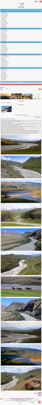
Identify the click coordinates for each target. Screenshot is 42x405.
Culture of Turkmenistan (4, 65)
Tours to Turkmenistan (4, 55)
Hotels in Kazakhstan (4, 16)
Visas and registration (4, 17)
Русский (31, 81)
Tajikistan (3, 67)
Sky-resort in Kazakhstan (4, 15)
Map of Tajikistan (3, 79)
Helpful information (3, 33)
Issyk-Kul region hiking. (7, 102)
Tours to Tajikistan (3, 69)
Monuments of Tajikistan (4, 76)
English (10, 81)
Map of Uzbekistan (3, 52)
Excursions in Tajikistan (4, 70)
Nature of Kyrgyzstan (4, 35)
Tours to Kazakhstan (4, 12)
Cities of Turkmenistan (4, 60)
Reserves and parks (4, 24)
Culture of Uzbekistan (4, 51)
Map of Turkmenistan (4, 66)
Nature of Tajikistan (3, 75)
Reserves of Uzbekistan (4, 50)
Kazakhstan (4, 11)
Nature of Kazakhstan (4, 22)
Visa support (3, 32)
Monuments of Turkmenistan (5, 62)
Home (3, 9)
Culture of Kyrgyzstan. (4, 39)
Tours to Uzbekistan (4, 43)
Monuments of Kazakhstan (4, 23)
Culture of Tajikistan (4, 78)
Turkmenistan (4, 54)
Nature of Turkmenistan (4, 61)
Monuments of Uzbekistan (4, 49)
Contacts (21, 84)
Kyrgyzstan (4, 28)
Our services (3, 18)
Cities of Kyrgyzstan (4, 34)
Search (7, 88)
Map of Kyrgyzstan (3, 40)
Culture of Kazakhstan (4, 25)
